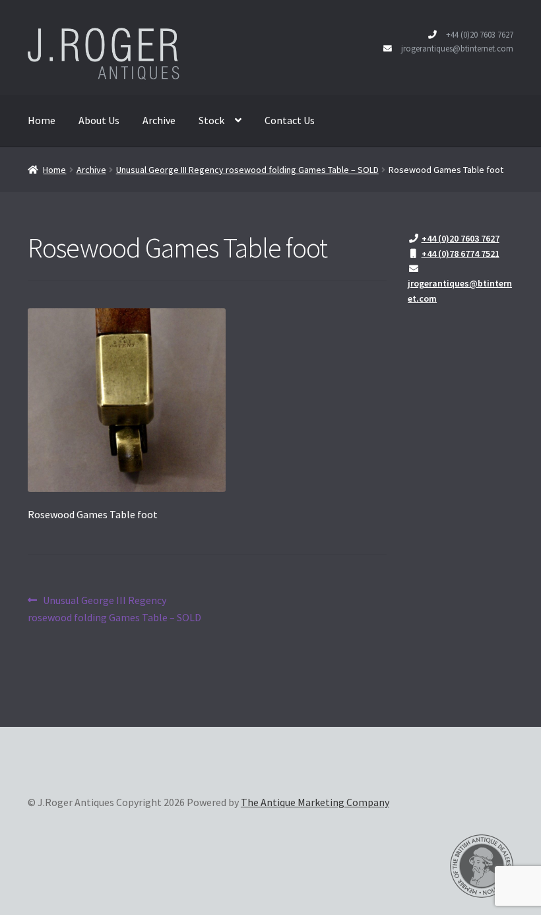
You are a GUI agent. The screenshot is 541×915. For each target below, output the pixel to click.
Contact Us (290, 120)
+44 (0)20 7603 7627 (479, 34)
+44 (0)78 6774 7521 (460, 253)
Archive (159, 120)
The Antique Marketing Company (315, 802)
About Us (99, 120)
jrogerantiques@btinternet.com (457, 48)
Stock (211, 120)
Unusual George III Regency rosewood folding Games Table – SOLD (247, 170)
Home (41, 120)
